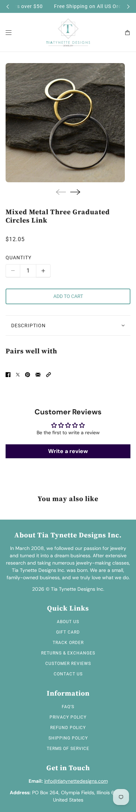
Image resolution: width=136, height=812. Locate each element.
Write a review (68, 451)
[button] (48, 374)
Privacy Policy (68, 717)
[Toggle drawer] (9, 32)
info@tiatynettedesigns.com (76, 781)
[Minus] (13, 270)
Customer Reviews (68, 663)
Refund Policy (68, 727)
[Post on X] (18, 374)
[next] (128, 6)
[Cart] (127, 33)
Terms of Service (68, 748)
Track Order (68, 642)
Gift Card (68, 632)
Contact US (68, 674)
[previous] (8, 6)
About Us (68, 621)
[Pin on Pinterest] (27, 374)
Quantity (18, 257)
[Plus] (43, 270)
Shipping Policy (68, 738)
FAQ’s (68, 706)
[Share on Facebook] (8, 374)
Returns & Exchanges (68, 653)
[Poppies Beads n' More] (68, 32)
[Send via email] (38, 374)
